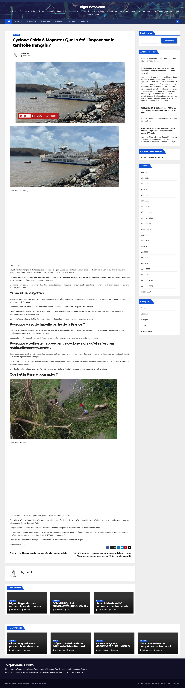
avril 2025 (144, 258)
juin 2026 (144, 184)
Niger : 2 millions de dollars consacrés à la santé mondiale (39, 553)
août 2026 (145, 172)
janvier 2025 (145, 275)
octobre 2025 (146, 224)
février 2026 (145, 206)
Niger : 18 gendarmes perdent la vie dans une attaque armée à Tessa (24, 606)
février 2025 (145, 269)
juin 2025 (144, 246)
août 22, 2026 (103, 650)
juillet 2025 (145, 241)
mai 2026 (144, 189)
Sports (58, 22)
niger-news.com (92, 7)
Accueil (18, 22)
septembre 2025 (147, 229)
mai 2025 (144, 252)
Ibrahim (26, 53)
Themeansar (42, 683)
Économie (45, 22)
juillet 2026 (145, 178)
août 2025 (145, 235)
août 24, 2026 (16, 650)
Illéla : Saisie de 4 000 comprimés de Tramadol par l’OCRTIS (111, 606)
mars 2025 (145, 263)
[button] (174, 21)
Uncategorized (146, 331)
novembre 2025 (147, 218)
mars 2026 (145, 201)
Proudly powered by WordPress (15, 683)
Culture (71, 22)
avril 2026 (144, 195)
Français (84, 22)
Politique (31, 22)
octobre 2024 (146, 292)
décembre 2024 (147, 280)
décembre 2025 (147, 212)
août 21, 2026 (147, 650)
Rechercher (146, 33)
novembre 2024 (147, 286)
